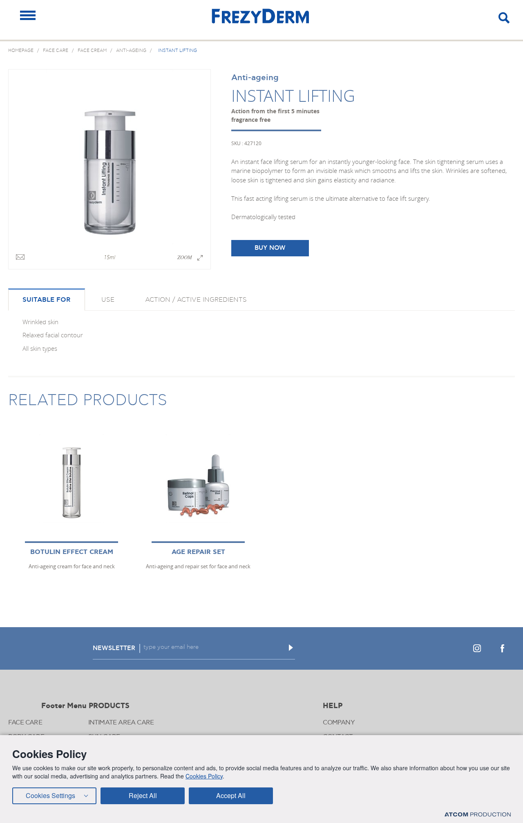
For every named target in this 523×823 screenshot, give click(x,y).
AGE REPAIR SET (198, 552)
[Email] (20, 257)
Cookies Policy (204, 776)
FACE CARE (25, 723)
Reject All (143, 795)
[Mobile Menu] (28, 15)
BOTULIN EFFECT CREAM (71, 552)
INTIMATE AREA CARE (121, 723)
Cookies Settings (50, 795)
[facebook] (502, 648)
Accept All (231, 795)
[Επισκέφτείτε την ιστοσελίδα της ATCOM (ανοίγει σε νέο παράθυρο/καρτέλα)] (478, 814)
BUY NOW (270, 248)
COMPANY (338, 723)
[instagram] (477, 648)
